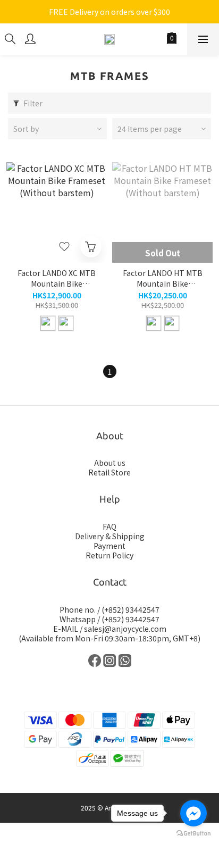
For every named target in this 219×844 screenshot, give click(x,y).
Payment (109, 545)
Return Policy (109, 555)
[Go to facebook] (193, 813)
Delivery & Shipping (110, 536)
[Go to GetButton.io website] (193, 833)
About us (109, 462)
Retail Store (109, 472)
